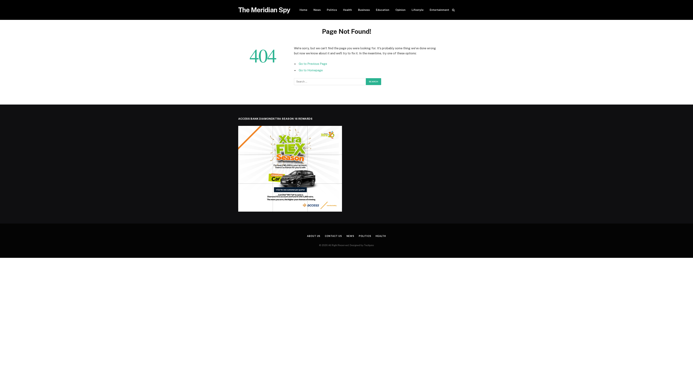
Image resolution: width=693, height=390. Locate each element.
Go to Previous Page (313, 64)
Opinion (400, 9)
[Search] (453, 10)
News (317, 9)
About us (313, 236)
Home (303, 9)
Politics (332, 9)
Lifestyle (418, 9)
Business (364, 9)
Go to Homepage (311, 70)
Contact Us (333, 236)
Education (382, 9)
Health (347, 9)
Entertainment (439, 9)
